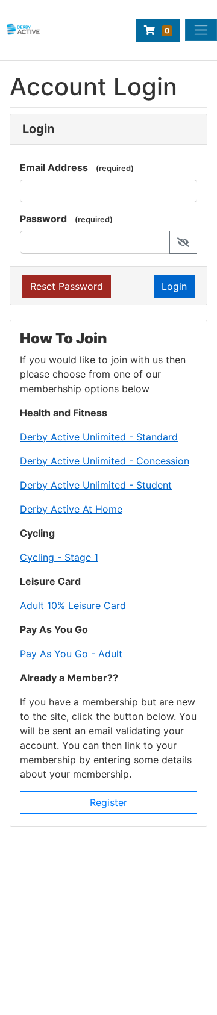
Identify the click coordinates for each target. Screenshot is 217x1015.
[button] (183, 242)
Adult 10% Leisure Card (73, 605)
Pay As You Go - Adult (71, 654)
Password (43, 219)
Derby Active (43, 1002)
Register (108, 802)
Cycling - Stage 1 (59, 557)
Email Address (54, 167)
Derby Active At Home (71, 509)
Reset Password (66, 286)
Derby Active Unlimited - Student (96, 485)
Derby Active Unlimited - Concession (104, 461)
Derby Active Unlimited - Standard (99, 437)
